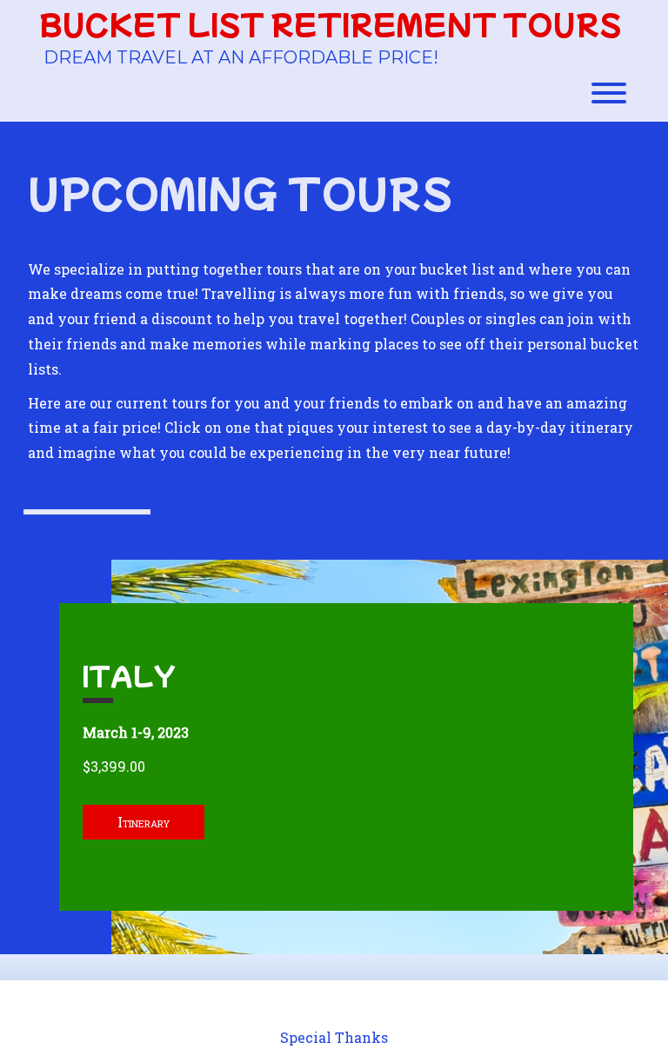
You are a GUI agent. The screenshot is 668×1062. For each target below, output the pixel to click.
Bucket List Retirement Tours (330, 24)
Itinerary (143, 822)
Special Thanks (334, 1037)
